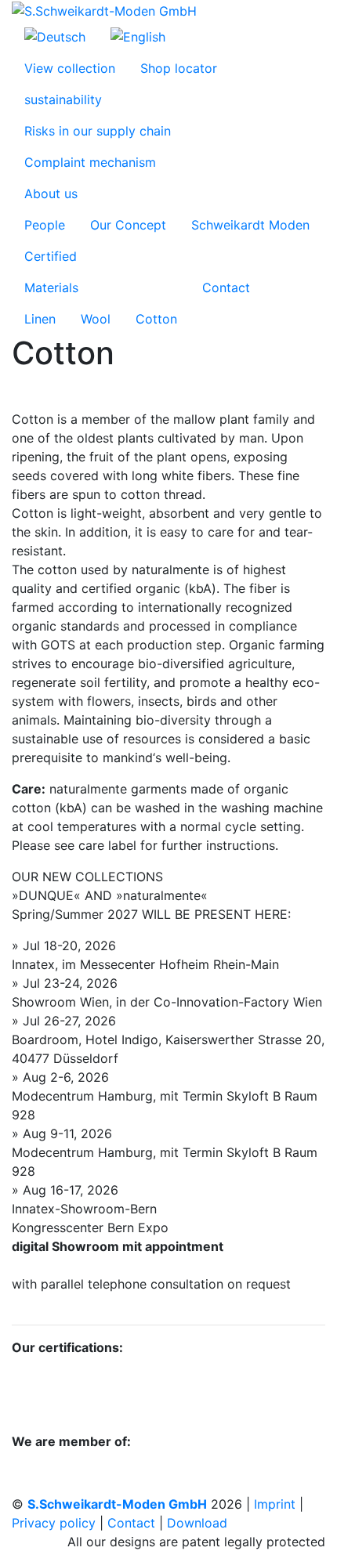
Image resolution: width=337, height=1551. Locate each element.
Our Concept (128, 225)
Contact (226, 287)
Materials (51, 287)
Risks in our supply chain (97, 131)
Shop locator (178, 68)
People (44, 225)
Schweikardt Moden (250, 225)
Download (197, 1523)
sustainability (63, 99)
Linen (40, 319)
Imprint (274, 1504)
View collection (69, 68)
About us (51, 193)
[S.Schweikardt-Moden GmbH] (104, 9)
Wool (96, 319)
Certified (50, 256)
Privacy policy (54, 1523)
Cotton (156, 319)
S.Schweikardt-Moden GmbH (117, 1504)
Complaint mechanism (90, 162)
